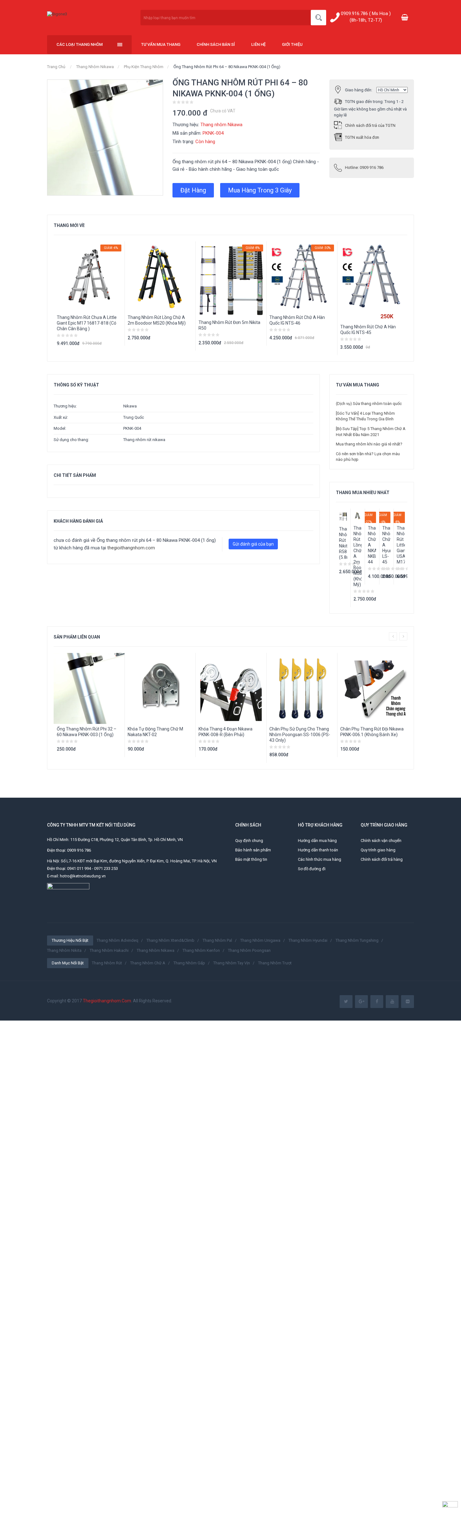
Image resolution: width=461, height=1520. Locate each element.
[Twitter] (346, 1001)
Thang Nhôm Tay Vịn (231, 963)
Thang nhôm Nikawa (95, 66)
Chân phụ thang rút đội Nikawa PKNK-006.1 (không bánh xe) (372, 731)
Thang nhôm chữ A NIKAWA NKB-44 (372, 545)
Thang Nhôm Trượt (275, 963)
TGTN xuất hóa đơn (362, 137)
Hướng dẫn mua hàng (317, 840)
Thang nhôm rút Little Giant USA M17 (401, 545)
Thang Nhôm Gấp (189, 963)
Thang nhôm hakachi (109, 950)
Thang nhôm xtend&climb (170, 940)
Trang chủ (56, 66)
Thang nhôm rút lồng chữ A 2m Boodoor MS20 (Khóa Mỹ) (157, 320)
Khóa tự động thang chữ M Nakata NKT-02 (155, 731)
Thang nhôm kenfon (201, 950)
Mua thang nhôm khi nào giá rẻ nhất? (369, 444)
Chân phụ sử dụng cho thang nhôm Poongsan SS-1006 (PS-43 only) (299, 734)
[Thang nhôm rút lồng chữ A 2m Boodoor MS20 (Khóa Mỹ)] (357, 516)
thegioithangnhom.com (131, 548)
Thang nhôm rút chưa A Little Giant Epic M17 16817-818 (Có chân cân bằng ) (87, 323)
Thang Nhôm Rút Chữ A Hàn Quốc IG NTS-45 (368, 329)
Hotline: (364, 167)
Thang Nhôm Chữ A (147, 963)
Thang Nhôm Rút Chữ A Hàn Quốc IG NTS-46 (297, 320)
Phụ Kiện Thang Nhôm (143, 66)
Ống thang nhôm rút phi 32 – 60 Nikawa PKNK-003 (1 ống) (86, 731)
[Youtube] (392, 1001)
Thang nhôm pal (217, 940)
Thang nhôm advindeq (117, 940)
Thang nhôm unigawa (260, 940)
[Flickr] (407, 1001)
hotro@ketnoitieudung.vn (83, 876)
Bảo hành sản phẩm (253, 850)
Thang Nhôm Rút (107, 963)
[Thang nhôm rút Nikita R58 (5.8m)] (343, 516)
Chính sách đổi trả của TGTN (370, 125)
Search (318, 17)
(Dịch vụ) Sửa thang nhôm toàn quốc (369, 403)
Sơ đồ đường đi (312, 868)
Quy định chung (249, 840)
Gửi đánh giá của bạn (253, 544)
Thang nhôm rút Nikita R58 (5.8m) (343, 543)
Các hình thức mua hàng (319, 859)
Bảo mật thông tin (251, 859)
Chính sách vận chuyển (381, 840)
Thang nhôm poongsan (249, 950)
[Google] (361, 1001)
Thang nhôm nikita (64, 950)
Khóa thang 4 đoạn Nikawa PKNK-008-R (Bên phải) (225, 731)
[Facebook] (376, 1001)
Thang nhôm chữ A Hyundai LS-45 (386, 545)
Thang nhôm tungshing (357, 940)
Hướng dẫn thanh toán (318, 850)
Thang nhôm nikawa (155, 950)
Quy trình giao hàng (378, 850)
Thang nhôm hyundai (308, 940)
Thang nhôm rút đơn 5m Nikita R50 (229, 325)
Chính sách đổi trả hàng (382, 859)
